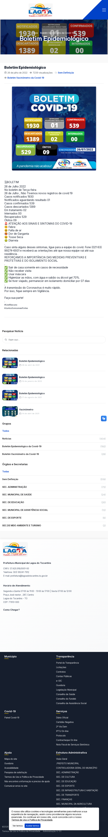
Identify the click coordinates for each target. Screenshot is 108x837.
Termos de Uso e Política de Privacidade (24, 777)
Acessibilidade (11, 768)
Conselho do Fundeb (66, 698)
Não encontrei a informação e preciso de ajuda (27, 781)
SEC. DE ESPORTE (65, 786)
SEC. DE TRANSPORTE (67, 795)
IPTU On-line (62, 731)
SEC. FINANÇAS (64, 799)
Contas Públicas (64, 676)
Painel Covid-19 (11, 717)
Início (35, 32)
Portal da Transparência (67, 662)
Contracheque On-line (66, 740)
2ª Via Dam (61, 726)
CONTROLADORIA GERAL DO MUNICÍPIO (76, 768)
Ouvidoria (60, 685)
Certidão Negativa (65, 722)
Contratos (61, 671)
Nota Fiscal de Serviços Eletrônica (72, 744)
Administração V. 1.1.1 (52, 831)
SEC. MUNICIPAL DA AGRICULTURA (74, 804)
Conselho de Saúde (65, 694)
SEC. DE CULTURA (65, 777)
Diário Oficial (62, 717)
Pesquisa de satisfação (15, 772)
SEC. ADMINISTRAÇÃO (67, 772)
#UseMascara (10, 305)
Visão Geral (61, 759)
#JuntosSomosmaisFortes (16, 308)
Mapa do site (10, 759)
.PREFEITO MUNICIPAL (67, 763)
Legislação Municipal (66, 689)
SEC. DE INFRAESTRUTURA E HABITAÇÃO (77, 790)
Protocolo (61, 735)
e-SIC (59, 680)
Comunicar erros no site (15, 786)
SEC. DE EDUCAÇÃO (66, 781)
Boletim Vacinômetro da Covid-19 (57, 32)
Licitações (61, 667)
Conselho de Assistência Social (71, 703)
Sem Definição (66, 72)
